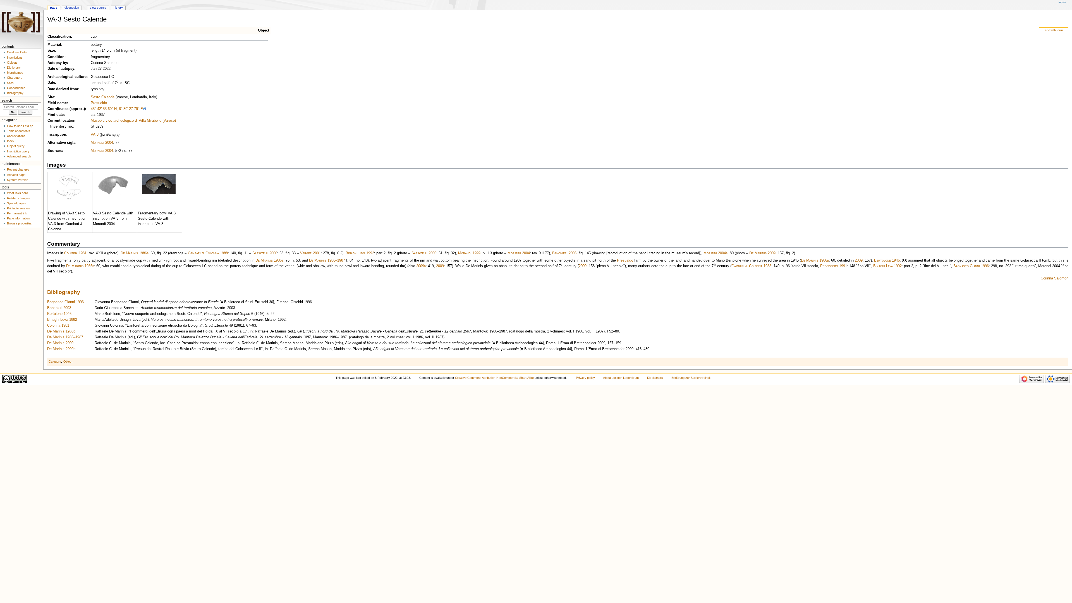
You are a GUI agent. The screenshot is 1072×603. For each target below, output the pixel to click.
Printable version (18, 208)
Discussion (71, 7)
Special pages (16, 203)
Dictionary (14, 67)
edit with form (1054, 30)
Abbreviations (16, 136)
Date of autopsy (60, 69)
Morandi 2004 (102, 143)
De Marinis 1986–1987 (327, 260)
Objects (12, 62)
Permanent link (17, 213)
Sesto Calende (102, 97)
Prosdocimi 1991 (833, 266)
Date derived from (62, 89)
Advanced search (19, 156)
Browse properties (19, 223)
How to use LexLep (20, 126)
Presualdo (99, 103)
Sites (10, 83)
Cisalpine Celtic (17, 52)
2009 (859, 260)
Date (51, 83)
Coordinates (57, 109)
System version (17, 179)
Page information (18, 218)
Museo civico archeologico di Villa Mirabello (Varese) (133, 121)
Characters (14, 77)
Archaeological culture (67, 77)
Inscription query (18, 151)
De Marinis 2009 (762, 253)
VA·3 (95, 135)
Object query (16, 146)
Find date (55, 115)
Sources (54, 151)
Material (54, 45)
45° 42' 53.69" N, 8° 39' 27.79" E (117, 109)
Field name (57, 103)
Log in (1062, 2)
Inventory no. (61, 126)
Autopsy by (57, 63)
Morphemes (15, 72)
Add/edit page (16, 174)
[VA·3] (114, 185)
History (118, 7)
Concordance (16, 88)
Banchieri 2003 (564, 253)
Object (263, 30)
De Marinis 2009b (61, 349)
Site (50, 97)
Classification (59, 37)
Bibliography (63, 292)
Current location (61, 121)
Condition (55, 57)
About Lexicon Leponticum (621, 377)
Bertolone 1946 (887, 260)
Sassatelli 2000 (264, 253)
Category (55, 361)
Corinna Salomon (1054, 278)
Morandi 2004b (716, 253)
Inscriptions (15, 57)
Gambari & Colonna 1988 (208, 253)
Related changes (18, 198)
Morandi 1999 (469, 253)
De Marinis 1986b (135, 253)
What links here (17, 193)
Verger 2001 (310, 253)
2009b (421, 266)
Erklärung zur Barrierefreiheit (690, 377)
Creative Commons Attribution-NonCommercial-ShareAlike (494, 377)
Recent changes (18, 169)
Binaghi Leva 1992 (360, 253)
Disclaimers (655, 377)
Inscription (56, 135)
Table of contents (18, 131)
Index (11, 141)
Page (53, 7)
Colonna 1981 (75, 253)
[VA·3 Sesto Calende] (69, 187)
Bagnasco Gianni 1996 (971, 266)
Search (7, 100)
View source (98, 7)
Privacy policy (585, 377)
